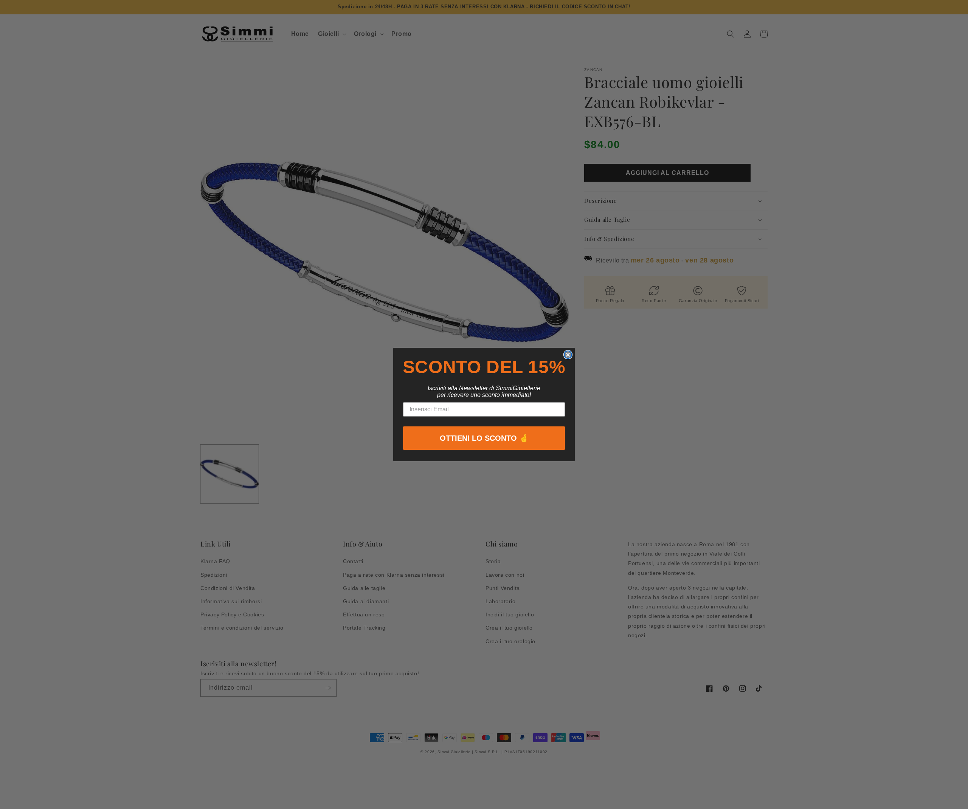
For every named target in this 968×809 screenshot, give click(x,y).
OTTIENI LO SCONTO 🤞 (484, 438)
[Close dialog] (568, 354)
